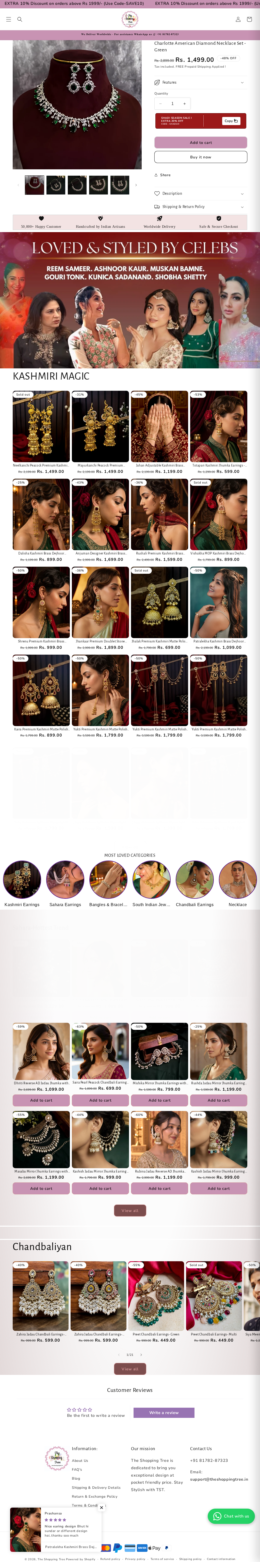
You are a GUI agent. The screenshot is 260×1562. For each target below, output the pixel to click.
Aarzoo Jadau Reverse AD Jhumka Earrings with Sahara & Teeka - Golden (159, 1000)
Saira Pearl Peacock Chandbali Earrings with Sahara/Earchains (100, 1083)
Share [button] (165, 175)
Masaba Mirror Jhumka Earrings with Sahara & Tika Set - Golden (41, 1172)
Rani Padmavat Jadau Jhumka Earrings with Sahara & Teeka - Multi (219, 1000)
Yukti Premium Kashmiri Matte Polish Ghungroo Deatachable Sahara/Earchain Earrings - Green (219, 730)
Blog (76, 1478)
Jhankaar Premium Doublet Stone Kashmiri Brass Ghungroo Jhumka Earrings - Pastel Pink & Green (100, 642)
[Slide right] (136, 185)
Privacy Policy (84, 1514)
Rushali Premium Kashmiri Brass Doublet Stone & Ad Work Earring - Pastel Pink (159, 554)
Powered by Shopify (80, 1559)
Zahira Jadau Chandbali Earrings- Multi (98, 1335)
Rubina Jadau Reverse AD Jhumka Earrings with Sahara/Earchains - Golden (159, 1172)
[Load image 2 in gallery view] (55, 185)
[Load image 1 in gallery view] (34, 185)
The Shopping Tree (51, 1559)
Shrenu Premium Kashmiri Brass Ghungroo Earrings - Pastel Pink (41, 642)
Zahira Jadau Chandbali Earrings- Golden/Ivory (40, 1335)
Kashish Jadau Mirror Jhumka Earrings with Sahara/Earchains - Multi (219, 1172)
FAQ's (77, 1469)
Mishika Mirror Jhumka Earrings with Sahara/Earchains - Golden (159, 1084)
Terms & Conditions (89, 1505)
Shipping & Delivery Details (96, 1487)
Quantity (161, 93)
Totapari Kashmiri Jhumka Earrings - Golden (218, 466)
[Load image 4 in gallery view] (98, 185)
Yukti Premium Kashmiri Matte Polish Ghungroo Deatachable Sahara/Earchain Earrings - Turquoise (41, 823)
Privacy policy (135, 1559)
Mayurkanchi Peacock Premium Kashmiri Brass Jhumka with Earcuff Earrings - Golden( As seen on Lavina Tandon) (100, 466)
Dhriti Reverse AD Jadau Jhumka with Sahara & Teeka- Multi (100, 1000)
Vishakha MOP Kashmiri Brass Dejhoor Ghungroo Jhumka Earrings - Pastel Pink (218, 554)
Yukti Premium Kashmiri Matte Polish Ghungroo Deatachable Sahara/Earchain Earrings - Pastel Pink (159, 730)
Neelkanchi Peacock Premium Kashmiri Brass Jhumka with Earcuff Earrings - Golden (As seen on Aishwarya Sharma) (41, 466)
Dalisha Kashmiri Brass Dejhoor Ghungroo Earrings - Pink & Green (41, 554)
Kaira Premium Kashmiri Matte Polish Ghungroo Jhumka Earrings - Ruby (41, 730)
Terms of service (162, 1559)
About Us (80, 1460)
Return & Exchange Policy (94, 1496)
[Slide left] (18, 185)
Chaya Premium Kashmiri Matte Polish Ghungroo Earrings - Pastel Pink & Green (100, 823)
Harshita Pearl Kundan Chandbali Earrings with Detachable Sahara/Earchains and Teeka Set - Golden (41, 1001)
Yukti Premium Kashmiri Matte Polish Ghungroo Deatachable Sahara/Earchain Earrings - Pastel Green (219, 823)
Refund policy (110, 1559)
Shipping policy (190, 1559)
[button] (8, 19)
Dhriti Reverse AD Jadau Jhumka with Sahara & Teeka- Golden (41, 1084)
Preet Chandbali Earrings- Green (156, 1334)
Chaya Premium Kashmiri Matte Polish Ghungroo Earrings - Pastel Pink (159, 823)
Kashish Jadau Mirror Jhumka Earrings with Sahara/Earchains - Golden (100, 1172)
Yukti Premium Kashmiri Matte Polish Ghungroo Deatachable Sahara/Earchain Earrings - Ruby (100, 730)
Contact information (221, 1559)
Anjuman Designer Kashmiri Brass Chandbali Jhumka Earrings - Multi (100, 554)
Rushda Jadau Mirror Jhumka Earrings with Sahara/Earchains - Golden (218, 1084)
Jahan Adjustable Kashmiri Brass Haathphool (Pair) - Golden (159, 466)
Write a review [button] (164, 1413)
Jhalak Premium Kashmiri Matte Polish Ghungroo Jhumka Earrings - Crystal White (160, 642)
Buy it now (201, 157)
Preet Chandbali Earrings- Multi (214, 1334)
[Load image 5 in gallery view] (119, 185)
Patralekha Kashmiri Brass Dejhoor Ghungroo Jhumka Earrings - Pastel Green (219, 642)
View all (130, 847)
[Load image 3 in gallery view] (77, 185)
